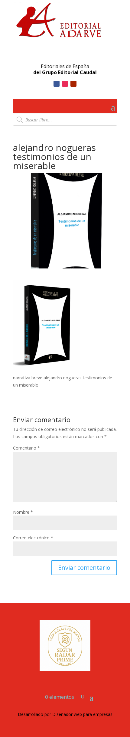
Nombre (23, 512)
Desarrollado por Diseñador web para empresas (65, 714)
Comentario (26, 448)
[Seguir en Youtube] (73, 84)
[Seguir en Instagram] (65, 84)
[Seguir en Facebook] (57, 84)
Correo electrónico (33, 538)
